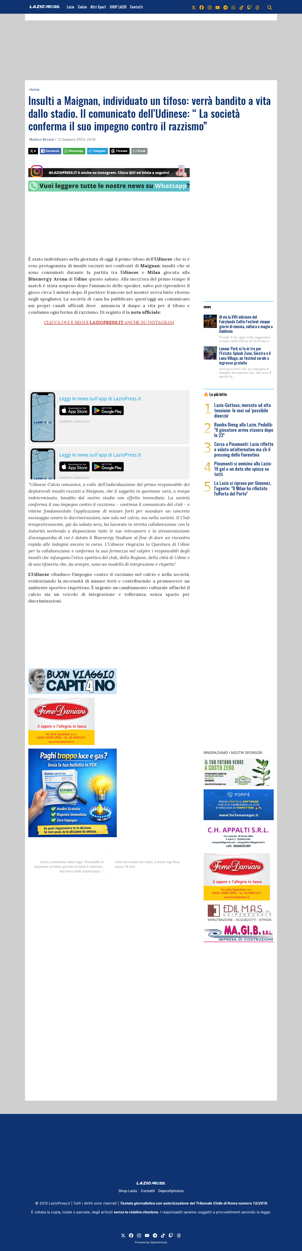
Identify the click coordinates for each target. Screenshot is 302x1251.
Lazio (70, 7)
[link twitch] (249, 7)
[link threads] (257, 7)
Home (34, 89)
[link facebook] (202, 7)
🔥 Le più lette (215, 394)
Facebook (52, 151)
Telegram (99, 151)
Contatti (136, 7)
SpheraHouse (158, 1242)
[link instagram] (210, 7)
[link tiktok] (241, 7)
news (207, 306)
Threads (121, 151)
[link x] (194, 7)
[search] (270, 7)
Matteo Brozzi (41, 139)
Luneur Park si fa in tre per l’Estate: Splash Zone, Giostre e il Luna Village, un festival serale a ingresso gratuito (245, 356)
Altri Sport (98, 7)
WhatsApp (76, 151)
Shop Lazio (128, 1191)
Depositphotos (171, 1191)
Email (141, 151)
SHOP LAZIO (118, 7)
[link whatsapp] (233, 7)
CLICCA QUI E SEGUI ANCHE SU (109, 322)
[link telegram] (225, 7)
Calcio (82, 7)
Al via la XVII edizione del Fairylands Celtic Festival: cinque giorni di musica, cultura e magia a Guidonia (246, 324)
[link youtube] (218, 7)
